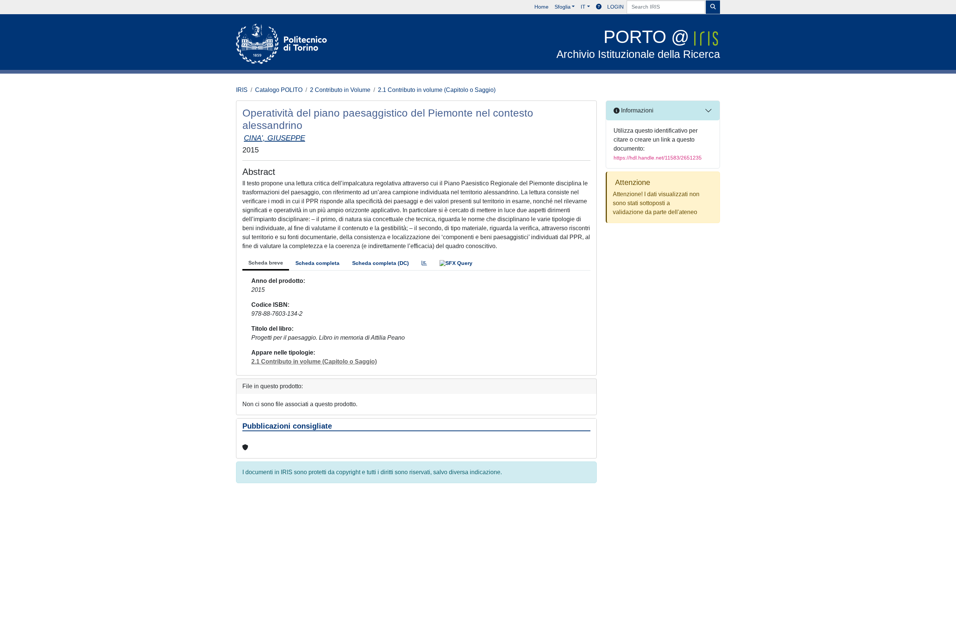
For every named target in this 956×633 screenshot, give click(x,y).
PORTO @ (638, 43)
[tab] (424, 263)
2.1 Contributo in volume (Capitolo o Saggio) (437, 90)
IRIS (242, 90)
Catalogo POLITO (278, 90)
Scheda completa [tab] (317, 263)
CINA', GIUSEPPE (274, 138)
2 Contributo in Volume (340, 90)
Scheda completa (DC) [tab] (380, 263)
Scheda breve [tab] (265, 263)
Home (541, 7)
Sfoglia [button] (563, 7)
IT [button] (583, 7)
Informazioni (637, 110)
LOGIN (615, 7)
